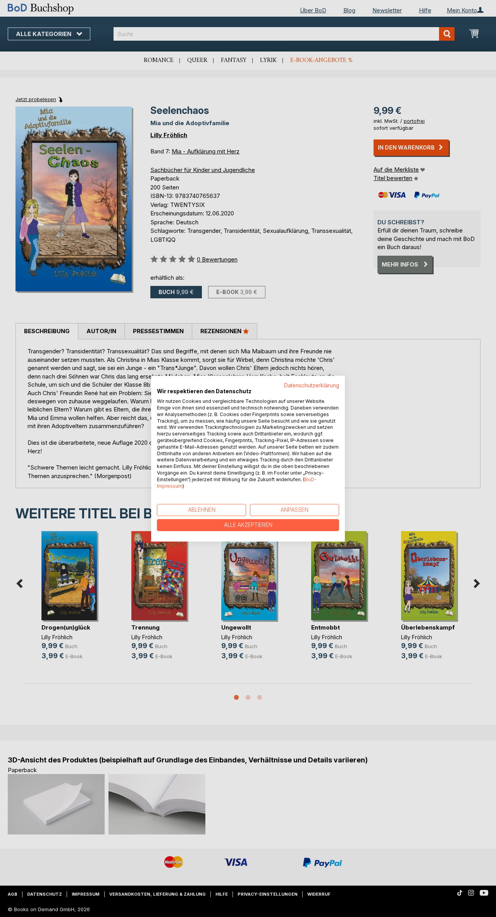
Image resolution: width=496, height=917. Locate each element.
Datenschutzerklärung (311, 385)
